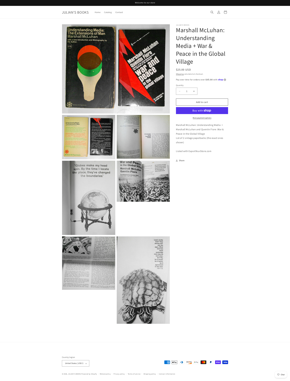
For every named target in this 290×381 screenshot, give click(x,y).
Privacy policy (119, 374)
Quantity (180, 85)
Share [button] (182, 160)
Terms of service (134, 374)
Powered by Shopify (89, 374)
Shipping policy (149, 374)
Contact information (167, 374)
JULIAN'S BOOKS (74, 374)
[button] (212, 12)
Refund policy (105, 374)
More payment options (202, 118)
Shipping (180, 74)
